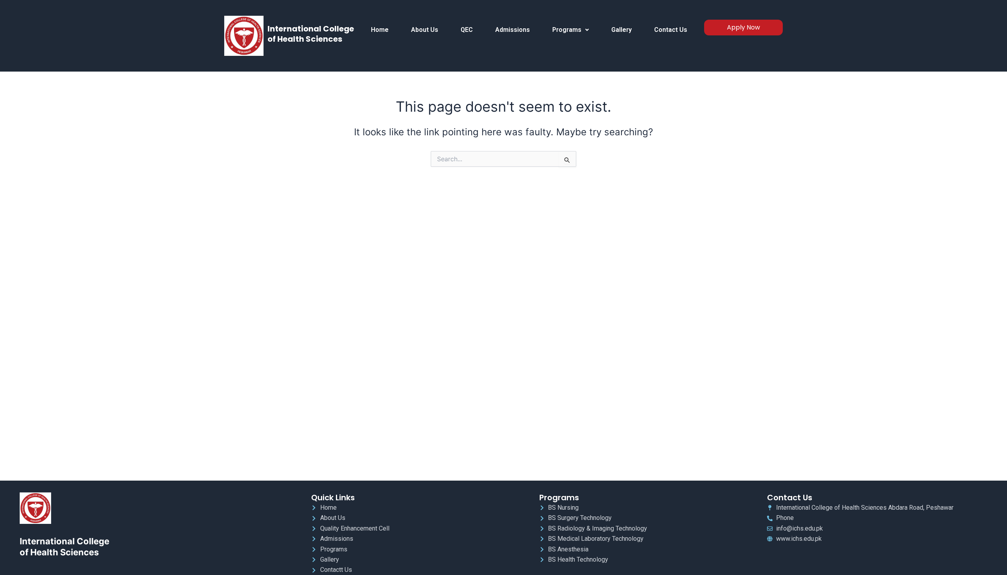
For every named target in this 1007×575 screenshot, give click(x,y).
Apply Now (743, 27)
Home (380, 29)
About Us (424, 29)
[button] (570, 30)
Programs (566, 29)
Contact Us (670, 29)
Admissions (512, 29)
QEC (467, 29)
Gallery (621, 29)
